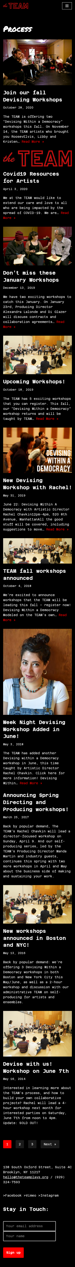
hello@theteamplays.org (25, 1177)
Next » (50, 1144)
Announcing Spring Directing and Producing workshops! (36, 802)
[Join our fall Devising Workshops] (37, 62)
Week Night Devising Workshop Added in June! (34, 729)
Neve (7, 1262)
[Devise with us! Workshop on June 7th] (37, 1034)
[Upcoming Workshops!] (37, 355)
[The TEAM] (15, 6)
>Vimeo (30, 1195)
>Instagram (48, 1195)
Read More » (33, 141)
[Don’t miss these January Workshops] (37, 246)
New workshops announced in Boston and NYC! (34, 938)
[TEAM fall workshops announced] (37, 551)
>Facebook (12, 1195)
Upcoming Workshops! (34, 382)
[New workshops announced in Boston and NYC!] (37, 904)
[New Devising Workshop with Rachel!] (37, 450)
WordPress (49, 1262)
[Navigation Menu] (67, 5)
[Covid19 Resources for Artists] (37, 158)
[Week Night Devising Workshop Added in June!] (37, 672)
